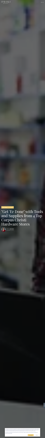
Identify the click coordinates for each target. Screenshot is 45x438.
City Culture (5, 207)
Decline (37, 435)
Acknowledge (30, 435)
